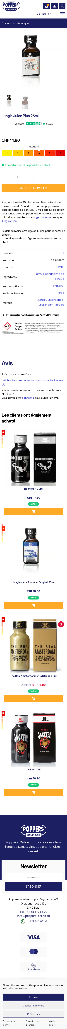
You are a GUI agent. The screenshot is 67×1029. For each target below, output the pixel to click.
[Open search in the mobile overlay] (62, 6)
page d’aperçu (42, 217)
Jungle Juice (9, 221)
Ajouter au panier (33, 188)
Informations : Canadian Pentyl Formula (33, 315)
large (61, 293)
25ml (61, 267)
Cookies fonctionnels (33, 1005)
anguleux (58, 286)
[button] (33, 315)
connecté (28, 398)
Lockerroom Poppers (51, 305)
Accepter (33, 997)
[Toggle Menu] (62, 13)
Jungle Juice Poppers (50, 300)
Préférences (33, 1014)
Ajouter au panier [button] (33, 511)
